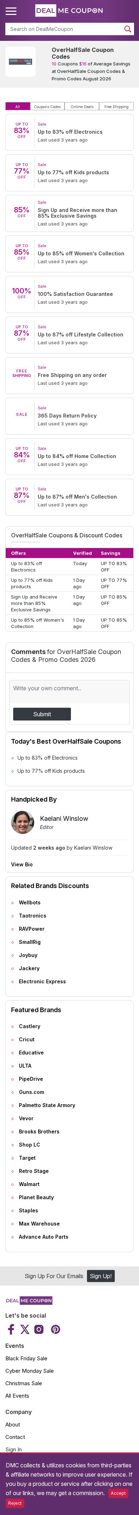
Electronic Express (42, 981)
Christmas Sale (23, 1383)
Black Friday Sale (26, 1358)
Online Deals (82, 106)
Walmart (29, 1184)
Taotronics (32, 916)
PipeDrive (31, 1079)
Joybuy (28, 955)
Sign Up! (101, 1276)
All (17, 106)
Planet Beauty (36, 1197)
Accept (118, 1493)
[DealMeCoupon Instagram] (38, 1329)
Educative (31, 1052)
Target (27, 1158)
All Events (17, 1395)
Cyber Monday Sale (29, 1370)
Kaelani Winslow (64, 818)
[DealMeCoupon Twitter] (25, 1329)
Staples (28, 1210)
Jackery (29, 968)
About (12, 1424)
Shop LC (29, 1145)
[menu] (12, 11)
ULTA (25, 1066)
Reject (15, 1503)
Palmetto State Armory (47, 1105)
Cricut (27, 1039)
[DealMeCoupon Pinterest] (54, 1329)
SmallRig (30, 942)
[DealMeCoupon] (28, 1302)
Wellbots (30, 902)
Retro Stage (34, 1171)
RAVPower (32, 929)
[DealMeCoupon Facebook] (12, 1329)
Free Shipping (116, 106)
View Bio (22, 864)
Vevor (26, 1118)
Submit (42, 714)
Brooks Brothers (39, 1131)
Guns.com (31, 1092)
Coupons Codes (47, 106)
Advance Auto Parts (43, 1237)
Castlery (29, 1026)
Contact (15, 1437)
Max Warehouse (39, 1224)
